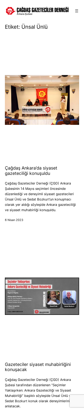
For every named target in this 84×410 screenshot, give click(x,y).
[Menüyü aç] (76, 10)
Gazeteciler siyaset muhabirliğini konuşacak (38, 367)
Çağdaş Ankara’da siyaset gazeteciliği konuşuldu (31, 170)
